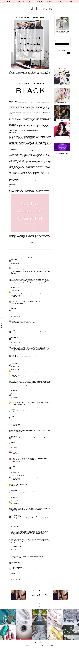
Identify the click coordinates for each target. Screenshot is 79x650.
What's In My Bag (62, 85)
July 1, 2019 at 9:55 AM (15, 274)
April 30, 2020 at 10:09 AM (15, 563)
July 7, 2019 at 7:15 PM (15, 511)
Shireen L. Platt (13, 500)
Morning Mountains (14, 506)
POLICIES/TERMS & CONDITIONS (39, 1)
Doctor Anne (13, 259)
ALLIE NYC (13, 308)
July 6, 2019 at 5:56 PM (15, 453)
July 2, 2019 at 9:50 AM (15, 376)
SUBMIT (62, 43)
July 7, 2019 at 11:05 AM (15, 479)
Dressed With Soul (14, 538)
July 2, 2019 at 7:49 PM (15, 390)
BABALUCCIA (13, 561)
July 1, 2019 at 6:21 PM (15, 334)
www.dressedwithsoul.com (16, 544)
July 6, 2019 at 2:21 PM (15, 447)
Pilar (12, 330)
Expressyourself (14, 325)
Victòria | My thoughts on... (16, 567)
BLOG (18, 495)
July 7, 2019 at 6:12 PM (15, 497)
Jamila (12, 529)
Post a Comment (13, 581)
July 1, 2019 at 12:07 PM (15, 316)
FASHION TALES (14, 290)
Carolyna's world (14, 363)
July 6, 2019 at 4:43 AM (15, 439)
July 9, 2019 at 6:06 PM (15, 534)
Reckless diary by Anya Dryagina (16, 475)
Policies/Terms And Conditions (49, 645)
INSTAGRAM (24, 495)
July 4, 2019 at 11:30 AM (15, 413)
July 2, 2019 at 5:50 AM (15, 366)
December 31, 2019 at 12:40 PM (16, 546)
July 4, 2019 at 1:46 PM (15, 425)
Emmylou (12, 266)
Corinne (12, 466)
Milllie (12, 442)
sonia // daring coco (14, 515)
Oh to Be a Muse (14, 369)
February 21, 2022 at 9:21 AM (16, 579)
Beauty (12, 416)
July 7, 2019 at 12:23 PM (15, 486)
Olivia (12, 573)
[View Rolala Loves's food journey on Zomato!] (62, 153)
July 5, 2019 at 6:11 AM (15, 432)
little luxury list (13, 337)
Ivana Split (13, 278)
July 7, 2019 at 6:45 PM (15, 503)
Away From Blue (14, 388)
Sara (12, 409)
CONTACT (29, 1)
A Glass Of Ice (17, 461)
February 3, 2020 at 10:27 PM (16, 557)
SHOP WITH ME (57, 1)
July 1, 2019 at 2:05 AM (15, 263)
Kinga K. (12, 450)
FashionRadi (13, 436)
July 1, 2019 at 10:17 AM (15, 296)
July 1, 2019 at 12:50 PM (15, 326)
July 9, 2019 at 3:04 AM (15, 526)
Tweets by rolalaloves (62, 141)
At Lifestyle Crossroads (15, 400)
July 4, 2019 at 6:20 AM (15, 397)
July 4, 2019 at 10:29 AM (15, 405)
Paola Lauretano (14, 319)
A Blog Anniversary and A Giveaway (62, 103)
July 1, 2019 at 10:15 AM (15, 287)
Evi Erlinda (13, 354)
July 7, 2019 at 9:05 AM (15, 472)
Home (19, 1)
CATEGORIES (49, 1)
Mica (12, 380)
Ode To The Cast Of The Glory (62, 120)
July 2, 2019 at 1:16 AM (15, 360)
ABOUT (23, 1)
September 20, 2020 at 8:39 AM (16, 570)
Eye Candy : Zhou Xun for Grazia (62, 137)
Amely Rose (13, 490)
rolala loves (33, 645)
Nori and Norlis (13, 549)
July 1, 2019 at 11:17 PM (15, 342)
